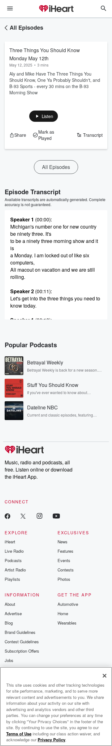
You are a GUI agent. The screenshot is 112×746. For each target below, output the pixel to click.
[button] (43, 116)
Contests (66, 570)
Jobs (9, 660)
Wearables (67, 623)
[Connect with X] (23, 516)
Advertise (13, 613)
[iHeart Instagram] (39, 516)
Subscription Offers (22, 651)
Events (64, 560)
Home (63, 613)
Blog (9, 623)
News (63, 542)
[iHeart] (56, 9)
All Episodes (26, 27)
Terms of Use (18, 734)
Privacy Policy (51, 740)
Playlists (12, 579)
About (10, 604)
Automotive (68, 604)
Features (65, 551)
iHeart (10, 542)
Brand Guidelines (20, 632)
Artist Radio (15, 570)
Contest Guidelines (22, 642)
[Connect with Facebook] (7, 516)
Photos (64, 579)
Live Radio (14, 551)
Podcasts (13, 560)
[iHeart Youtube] (56, 516)
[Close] (104, 676)
